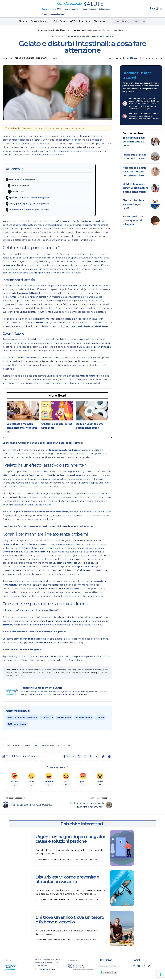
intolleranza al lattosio (25, 293)
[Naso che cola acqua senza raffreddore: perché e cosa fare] (155, 171)
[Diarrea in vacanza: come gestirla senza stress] (92, 410)
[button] (135, 58)
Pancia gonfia (64, 717)
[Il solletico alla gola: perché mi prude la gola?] (155, 141)
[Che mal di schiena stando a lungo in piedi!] (155, 204)
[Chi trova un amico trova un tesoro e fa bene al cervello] (122, 928)
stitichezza (64, 745)
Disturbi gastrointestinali (88, 36)
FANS (59, 9)
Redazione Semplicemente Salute (31, 58)
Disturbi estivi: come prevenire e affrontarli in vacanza (67, 879)
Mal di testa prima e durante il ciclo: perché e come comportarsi (135, 188)
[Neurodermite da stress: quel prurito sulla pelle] (155, 220)
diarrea (17, 745)
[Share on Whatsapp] (85, 756)
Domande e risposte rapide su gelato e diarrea (29, 209)
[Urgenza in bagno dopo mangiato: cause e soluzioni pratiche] (122, 848)
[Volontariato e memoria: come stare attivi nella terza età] (23, 410)
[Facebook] (150, 8)
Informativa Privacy (109, 972)
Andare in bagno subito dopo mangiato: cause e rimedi (50, 443)
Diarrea (100, 717)
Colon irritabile (17, 191)
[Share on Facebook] (123, 58)
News (109, 36)
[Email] (131, 58)
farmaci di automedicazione (53, 14)
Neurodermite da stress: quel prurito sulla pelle (133, 220)
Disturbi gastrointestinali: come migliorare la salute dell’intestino (56, 526)
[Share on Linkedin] (91, 756)
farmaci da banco (89, 9)
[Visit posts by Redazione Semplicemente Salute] (4, 58)
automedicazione (72, 9)
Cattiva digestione (17, 724)
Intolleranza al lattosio (20, 185)
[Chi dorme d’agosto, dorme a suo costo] (57, 410)
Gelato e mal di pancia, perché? (22, 179)
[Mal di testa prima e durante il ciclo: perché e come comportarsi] (155, 187)
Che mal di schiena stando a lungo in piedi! (133, 204)
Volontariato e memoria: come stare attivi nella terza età (22, 428)
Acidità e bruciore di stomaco (22, 717)
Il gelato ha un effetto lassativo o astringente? (29, 197)
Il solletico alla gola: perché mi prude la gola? (133, 141)
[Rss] (160, 8)
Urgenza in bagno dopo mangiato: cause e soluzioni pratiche (70, 839)
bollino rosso (104, 9)
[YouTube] (153, 8)
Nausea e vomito (83, 717)
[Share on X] (127, 58)
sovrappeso (48, 745)
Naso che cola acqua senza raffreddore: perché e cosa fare (134, 171)
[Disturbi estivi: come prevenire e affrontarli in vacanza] (122, 888)
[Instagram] (157, 8)
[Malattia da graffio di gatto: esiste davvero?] (155, 156)
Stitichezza (47, 717)
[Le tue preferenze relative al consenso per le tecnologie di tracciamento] (160, 974)
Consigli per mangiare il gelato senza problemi (29, 203)
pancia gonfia (32, 745)
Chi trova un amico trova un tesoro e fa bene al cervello (69, 919)
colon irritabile (102, 347)
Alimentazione (61, 36)
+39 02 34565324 (46, 969)
